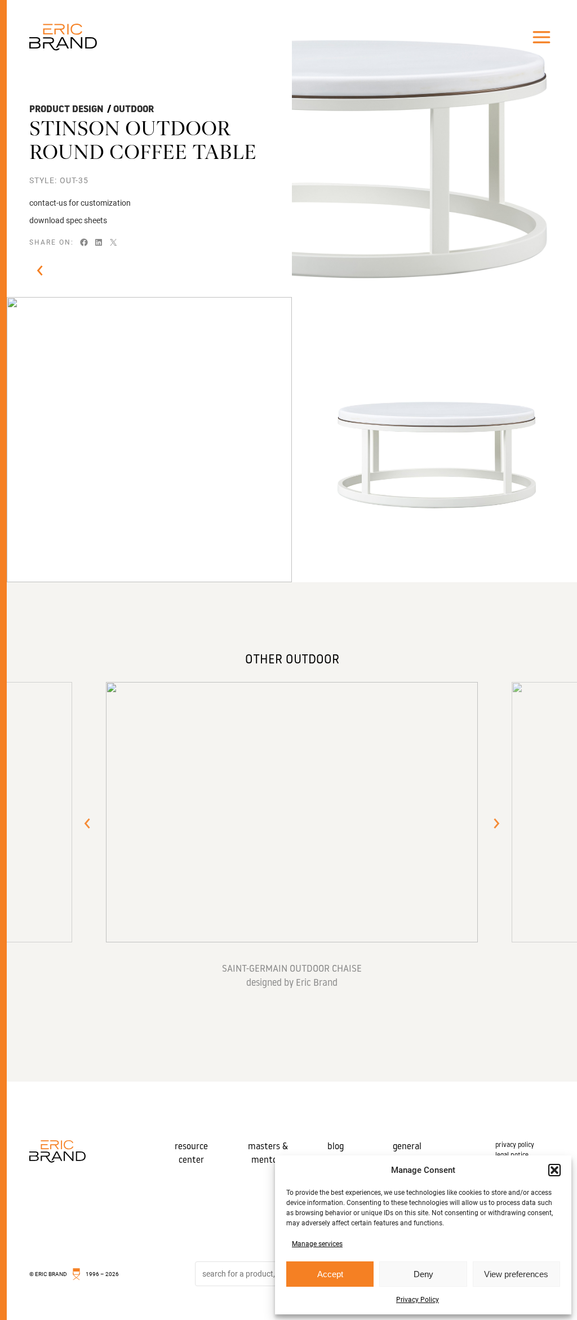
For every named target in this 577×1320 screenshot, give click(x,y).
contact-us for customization (80, 202)
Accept (330, 1274)
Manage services (317, 1244)
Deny (423, 1274)
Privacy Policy (417, 1300)
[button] (554, 1170)
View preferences (516, 1274)
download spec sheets (68, 220)
